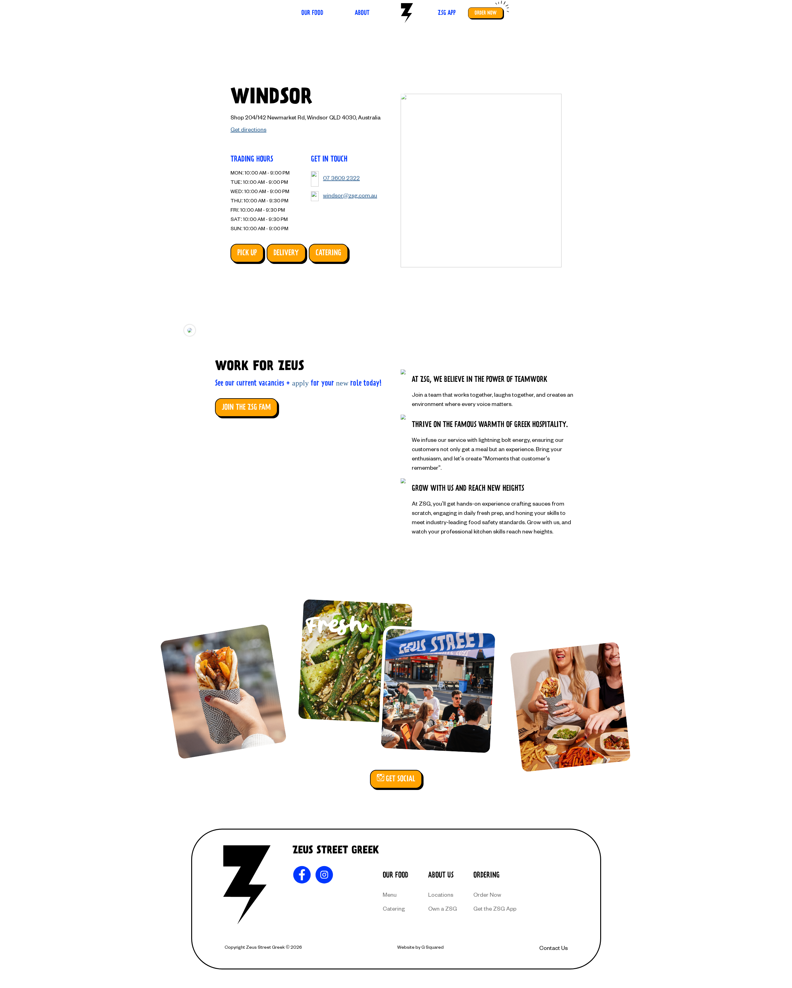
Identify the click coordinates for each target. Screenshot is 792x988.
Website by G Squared (420, 947)
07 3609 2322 (341, 177)
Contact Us (553, 947)
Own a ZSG (442, 908)
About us (441, 875)
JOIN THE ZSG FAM (246, 407)
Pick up (247, 253)
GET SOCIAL (400, 779)
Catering (328, 253)
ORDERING (486, 875)
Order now (486, 13)
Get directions (248, 129)
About (362, 13)
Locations (440, 894)
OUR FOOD (395, 875)
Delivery (286, 253)
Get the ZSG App (494, 908)
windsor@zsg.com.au (350, 195)
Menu (390, 894)
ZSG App (447, 13)
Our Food (312, 13)
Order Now (487, 894)
